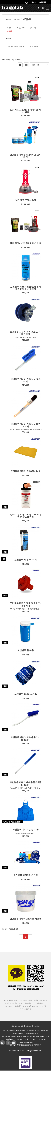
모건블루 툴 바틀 (25, 650)
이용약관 (29, 1026)
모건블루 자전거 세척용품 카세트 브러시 (26, 738)
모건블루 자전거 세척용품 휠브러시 (26, 380)
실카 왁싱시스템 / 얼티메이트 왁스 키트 (25, 111)
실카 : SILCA (34, 46)
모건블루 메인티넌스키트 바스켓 (25, 918)
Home (8, 19)
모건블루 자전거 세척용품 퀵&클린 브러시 (25, 783)
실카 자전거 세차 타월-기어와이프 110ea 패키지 (25, 515)
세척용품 (27, 19)
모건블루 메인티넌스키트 (25, 875)
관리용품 (17, 19)
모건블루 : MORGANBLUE (15, 46)
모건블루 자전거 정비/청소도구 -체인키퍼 (25, 333)
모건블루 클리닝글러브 (25, 694)
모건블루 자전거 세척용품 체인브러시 (26, 425)
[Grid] (20, 64)
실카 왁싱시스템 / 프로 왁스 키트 (25, 243)
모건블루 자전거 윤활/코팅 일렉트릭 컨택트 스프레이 (25, 288)
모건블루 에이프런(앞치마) (25, 829)
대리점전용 (42, 2)
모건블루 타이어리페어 (25, 559)
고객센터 (33, 2)
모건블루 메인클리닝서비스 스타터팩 (25, 156)
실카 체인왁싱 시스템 (25, 200)
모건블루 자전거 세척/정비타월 (26, 471)
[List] (26, 64)
